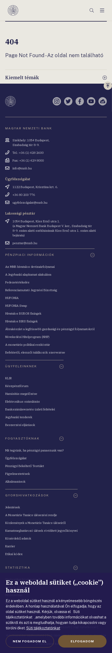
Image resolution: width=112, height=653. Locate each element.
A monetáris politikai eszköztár (27, 345)
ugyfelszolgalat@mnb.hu (30, 202)
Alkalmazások (15, 481)
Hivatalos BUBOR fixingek (23, 313)
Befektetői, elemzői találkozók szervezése (35, 352)
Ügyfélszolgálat (16, 458)
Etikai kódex (14, 554)
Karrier (10, 546)
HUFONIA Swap (16, 306)
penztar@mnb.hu (25, 243)
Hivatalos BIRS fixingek (21, 321)
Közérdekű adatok (18, 538)
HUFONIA (11, 298)
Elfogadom (82, 641)
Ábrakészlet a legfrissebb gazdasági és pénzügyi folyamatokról (50, 329)
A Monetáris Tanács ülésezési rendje (31, 515)
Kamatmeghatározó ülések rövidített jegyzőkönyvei (41, 530)
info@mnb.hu (22, 168)
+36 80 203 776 (24, 195)
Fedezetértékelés (17, 282)
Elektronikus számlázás (22, 401)
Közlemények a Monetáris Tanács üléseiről (35, 523)
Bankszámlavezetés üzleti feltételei (30, 409)
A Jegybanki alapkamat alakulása (28, 274)
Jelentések (12, 507)
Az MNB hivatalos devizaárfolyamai (30, 267)
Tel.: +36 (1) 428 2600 (28, 153)
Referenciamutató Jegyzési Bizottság (31, 290)
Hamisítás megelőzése (21, 394)
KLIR (8, 378)
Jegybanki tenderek (18, 417)
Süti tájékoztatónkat (43, 628)
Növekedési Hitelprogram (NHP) (27, 337)
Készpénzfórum (16, 386)
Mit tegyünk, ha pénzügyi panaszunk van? (34, 450)
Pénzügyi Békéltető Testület (24, 466)
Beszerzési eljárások (20, 425)
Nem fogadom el (30, 641)
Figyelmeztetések (17, 474)
